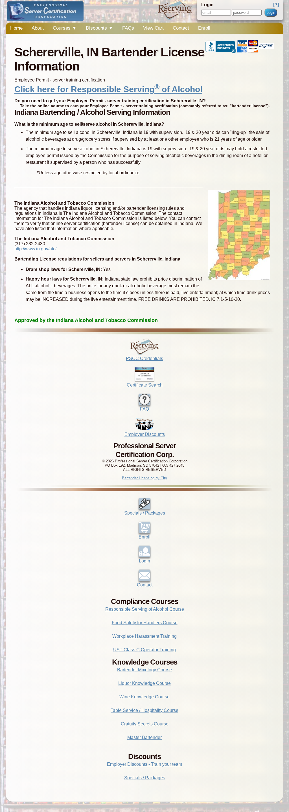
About (38, 28)
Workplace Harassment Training (144, 636)
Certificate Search (145, 385)
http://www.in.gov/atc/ (35, 248)
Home (16, 28)
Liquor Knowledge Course (144, 683)
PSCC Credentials (144, 358)
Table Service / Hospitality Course (144, 710)
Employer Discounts (144, 434)
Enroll (204, 28)
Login (270, 12)
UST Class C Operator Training (144, 649)
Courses (65, 28)
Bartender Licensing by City (144, 478)
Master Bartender (144, 737)
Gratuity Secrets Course (144, 723)
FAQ (144, 409)
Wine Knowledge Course (144, 696)
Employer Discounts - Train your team (144, 764)
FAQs (128, 28)
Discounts (99, 28)
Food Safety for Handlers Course (145, 622)
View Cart (153, 28)
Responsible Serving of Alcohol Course (144, 609)
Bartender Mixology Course (144, 669)
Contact (181, 28)
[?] (276, 4)
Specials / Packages (144, 513)
